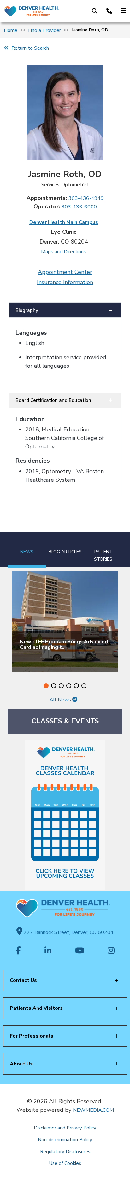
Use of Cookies (65, 1163)
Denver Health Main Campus (63, 222)
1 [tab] (46, 685)
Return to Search (29, 48)
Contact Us (23, 980)
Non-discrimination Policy (65, 1139)
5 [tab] (76, 685)
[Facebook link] (18, 951)
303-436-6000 (79, 206)
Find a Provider (44, 30)
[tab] (27, 550)
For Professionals (31, 1036)
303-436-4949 (86, 198)
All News (61, 699)
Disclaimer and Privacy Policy (65, 1128)
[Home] (31, 11)
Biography (26, 310)
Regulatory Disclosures (65, 1151)
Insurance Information (65, 282)
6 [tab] (83, 685)
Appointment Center (65, 272)
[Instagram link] (111, 951)
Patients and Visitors (36, 1008)
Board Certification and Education (53, 400)
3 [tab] (61, 685)
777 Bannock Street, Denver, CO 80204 (68, 932)
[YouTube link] (79, 951)
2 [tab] (53, 685)
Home (10, 30)
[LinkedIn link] (48, 951)
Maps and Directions (63, 251)
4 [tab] (68, 685)
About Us (21, 1063)
